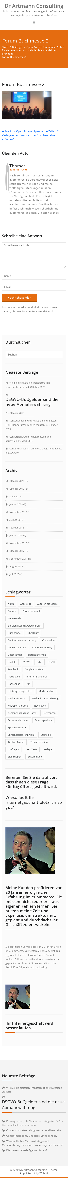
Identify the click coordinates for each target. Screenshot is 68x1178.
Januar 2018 (16, 535)
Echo (39, 662)
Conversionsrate (17, 647)
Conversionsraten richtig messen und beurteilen (34, 1130)
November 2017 (18, 543)
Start (5, 47)
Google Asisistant (34, 669)
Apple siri (25, 603)
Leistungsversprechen (20, 691)
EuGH (52, 662)
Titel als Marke (16, 742)
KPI (28, 683)
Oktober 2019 (16, 488)
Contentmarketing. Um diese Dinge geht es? (33, 448)
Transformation (39, 742)
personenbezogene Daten (22, 713)
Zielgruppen (14, 756)
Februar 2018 (16, 527)
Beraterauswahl (31, 611)
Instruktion (14, 676)
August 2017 (16, 566)
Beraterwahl (14, 618)
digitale (12, 662)
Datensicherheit (37, 654)
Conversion (48, 640)
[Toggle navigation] (34, 22)
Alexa (11, 603)
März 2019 (15, 496)
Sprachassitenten (17, 727)
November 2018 (18, 512)
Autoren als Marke (47, 603)
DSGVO (26, 662)
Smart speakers (43, 720)
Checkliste (33, 632)
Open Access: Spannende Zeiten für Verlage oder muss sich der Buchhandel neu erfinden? (33, 50)
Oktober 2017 (16, 550)
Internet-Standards (37, 676)
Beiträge (17, 47)
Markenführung (16, 698)
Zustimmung (35, 756)
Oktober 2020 (16, 481)
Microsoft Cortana (18, 705)
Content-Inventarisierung (22, 640)
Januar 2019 (16, 504)
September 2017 (18, 558)
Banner (12, 611)
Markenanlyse (46, 691)
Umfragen (13, 749)
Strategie (46, 734)
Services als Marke (18, 720)
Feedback (13, 669)
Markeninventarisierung (45, 698)
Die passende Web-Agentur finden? (26, 1150)
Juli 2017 (14, 574)
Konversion (14, 683)
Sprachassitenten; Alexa (21, 734)
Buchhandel (14, 632)
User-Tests (31, 749)
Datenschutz (15, 654)
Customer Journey (42, 647)
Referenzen (49, 713)
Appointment (27, 1173)
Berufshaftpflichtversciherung (24, 625)
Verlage (48, 749)
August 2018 (16, 519)
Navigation (40, 705)
